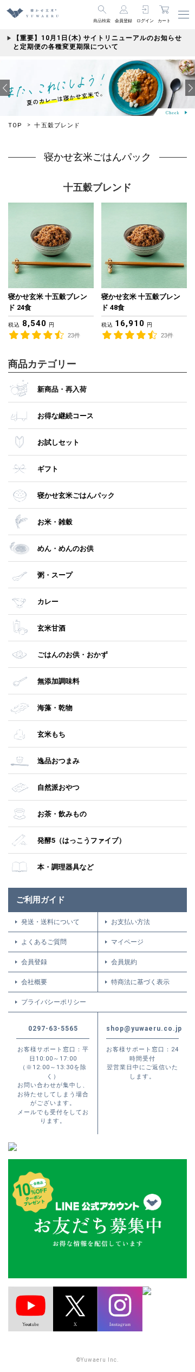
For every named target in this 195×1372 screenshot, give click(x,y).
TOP (15, 125)
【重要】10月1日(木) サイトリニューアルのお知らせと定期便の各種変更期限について (97, 42)
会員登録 (34, 962)
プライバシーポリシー (53, 1002)
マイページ (127, 942)
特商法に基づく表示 (140, 982)
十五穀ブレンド (57, 125)
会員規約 (124, 962)
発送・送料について (50, 922)
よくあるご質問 (44, 942)
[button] (5, 88)
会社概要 (34, 982)
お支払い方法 (130, 922)
